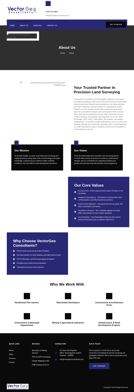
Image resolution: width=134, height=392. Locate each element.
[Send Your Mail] (48, 3)
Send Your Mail (52, 12)
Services (37, 25)
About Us (24, 25)
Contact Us (52, 25)
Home (12, 25)
